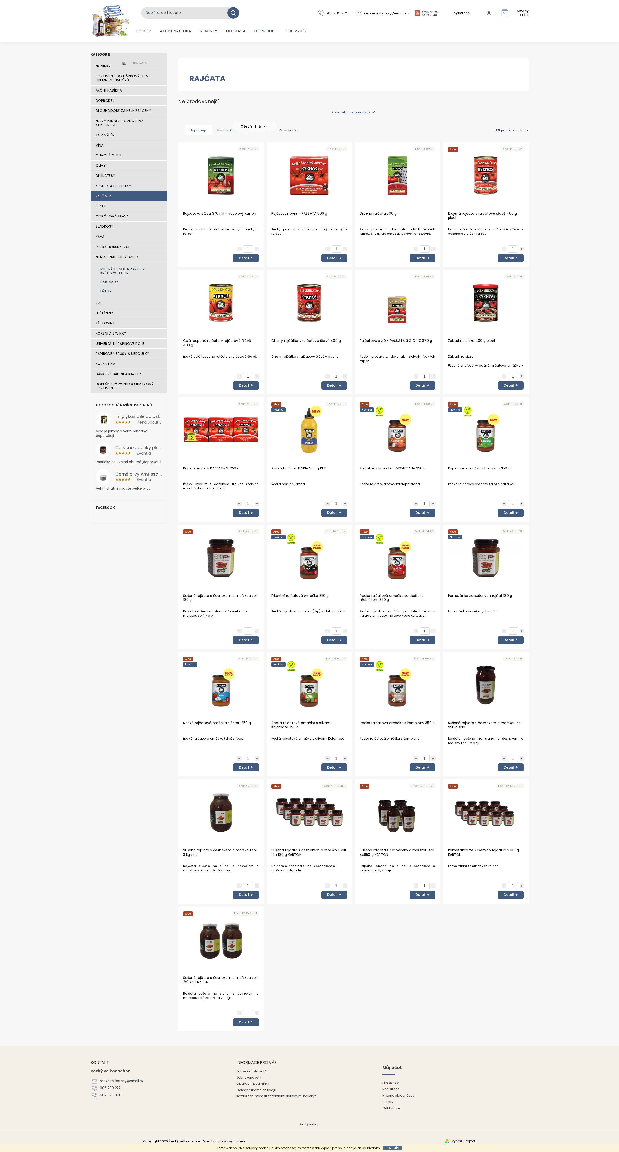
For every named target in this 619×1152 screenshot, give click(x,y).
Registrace (461, 13)
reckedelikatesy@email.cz (122, 1081)
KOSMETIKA (105, 363)
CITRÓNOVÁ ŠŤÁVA (112, 216)
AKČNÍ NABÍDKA (109, 90)
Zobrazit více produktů (351, 112)
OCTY (101, 206)
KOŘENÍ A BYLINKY (111, 333)
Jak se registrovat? (251, 1071)
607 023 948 (110, 1095)
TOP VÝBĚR (105, 135)
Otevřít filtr (252, 126)
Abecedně (288, 130)
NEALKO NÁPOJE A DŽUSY (117, 256)
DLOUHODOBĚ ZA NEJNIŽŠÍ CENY (123, 110)
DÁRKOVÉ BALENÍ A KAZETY (119, 374)
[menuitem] (143, 31)
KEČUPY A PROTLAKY (113, 185)
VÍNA (100, 145)
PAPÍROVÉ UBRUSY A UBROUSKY (122, 353)
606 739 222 (110, 1088)
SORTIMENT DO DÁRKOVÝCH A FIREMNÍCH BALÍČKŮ (122, 78)
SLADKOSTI (105, 226)
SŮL (99, 302)
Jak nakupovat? (248, 1077)
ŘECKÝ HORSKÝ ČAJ (112, 246)
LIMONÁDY (109, 282)
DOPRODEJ (105, 100)
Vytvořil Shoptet (463, 1141)
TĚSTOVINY (105, 323)
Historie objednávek (398, 1095)
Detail (244, 258)
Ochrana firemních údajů (256, 1090)
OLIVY (101, 165)
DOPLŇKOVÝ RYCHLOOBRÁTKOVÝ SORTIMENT (124, 386)
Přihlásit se (390, 1083)
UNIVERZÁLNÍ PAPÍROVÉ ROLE (120, 343)
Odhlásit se (391, 1108)
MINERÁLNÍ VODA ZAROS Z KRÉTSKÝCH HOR (122, 271)
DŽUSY (106, 291)
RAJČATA (104, 196)
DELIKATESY (105, 175)
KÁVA (100, 236)
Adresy (387, 1102)
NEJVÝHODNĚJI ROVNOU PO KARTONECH (119, 122)
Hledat (235, 12)
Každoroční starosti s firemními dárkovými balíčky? (276, 1096)
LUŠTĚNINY (105, 313)
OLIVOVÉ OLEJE (109, 155)
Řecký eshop (309, 1124)
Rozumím (392, 1148)
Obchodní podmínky (252, 1084)
